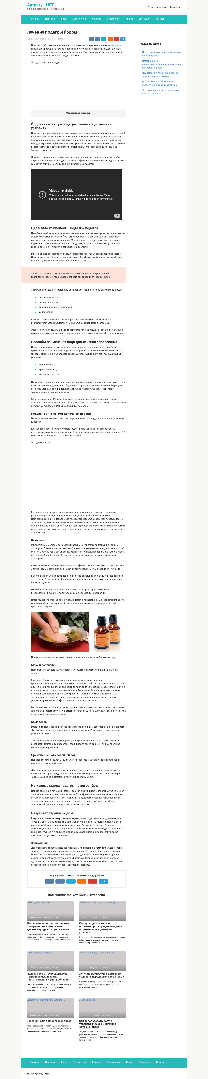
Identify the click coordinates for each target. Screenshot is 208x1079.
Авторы (160, 18)
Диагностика (79, 18)
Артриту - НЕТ (40, 5)
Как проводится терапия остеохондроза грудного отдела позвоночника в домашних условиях (100, 928)
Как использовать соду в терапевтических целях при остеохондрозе (97, 1023)
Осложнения (113, 18)
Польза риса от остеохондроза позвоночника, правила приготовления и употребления (48, 976)
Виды (64, 18)
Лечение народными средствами (50, 39)
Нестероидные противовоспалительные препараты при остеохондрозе (161, 64)
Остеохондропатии (157, 7)
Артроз (129, 18)
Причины (34, 18)
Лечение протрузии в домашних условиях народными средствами (101, 975)
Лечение (96, 18)
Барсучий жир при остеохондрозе (49, 1021)
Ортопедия (144, 18)
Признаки (50, 18)
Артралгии (175, 7)
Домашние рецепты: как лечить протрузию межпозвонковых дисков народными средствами (48, 926)
